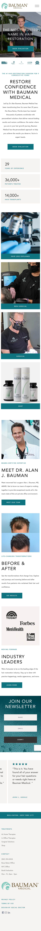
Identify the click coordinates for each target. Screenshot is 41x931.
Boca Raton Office (8, 863)
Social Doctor (18, 907)
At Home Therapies (8, 834)
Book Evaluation (20, 48)
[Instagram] (6, 912)
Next (37, 782)
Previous (11, 782)
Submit (20, 739)
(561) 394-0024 (7, 859)
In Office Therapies (8, 838)
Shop (3, 845)
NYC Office (5, 867)
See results (12, 595)
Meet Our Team (13, 502)
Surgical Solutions (7, 842)
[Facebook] (3, 912)
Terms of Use (7, 903)
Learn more (12, 685)
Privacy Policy (8, 899)
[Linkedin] (9, 912)
